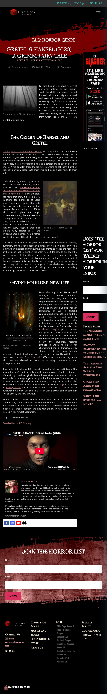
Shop (77, 3)
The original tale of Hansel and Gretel (22, 151)
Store (35, 643)
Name (8, 560)
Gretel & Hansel (32, 357)
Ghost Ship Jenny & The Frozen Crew (92, 385)
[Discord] (24, 523)
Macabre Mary (21, 67)
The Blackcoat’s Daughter (58, 328)
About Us (37, 647)
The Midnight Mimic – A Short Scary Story (94, 334)
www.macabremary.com (15, 516)
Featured (22, 60)
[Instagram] (12, 523)
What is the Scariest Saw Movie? (92, 400)
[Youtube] (18, 523)
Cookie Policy (92, 631)
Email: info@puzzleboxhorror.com (15, 642)
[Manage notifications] (6, 688)
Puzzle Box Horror (21, 686)
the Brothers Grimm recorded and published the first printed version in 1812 (21, 190)
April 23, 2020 (43, 67)
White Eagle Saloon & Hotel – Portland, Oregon (65, 630)
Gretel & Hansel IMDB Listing (17, 423)
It (62, 384)
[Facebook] (6, 523)
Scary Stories (40, 639)
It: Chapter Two (13, 387)
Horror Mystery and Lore (46, 60)
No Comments (64, 67)
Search (62, 3)
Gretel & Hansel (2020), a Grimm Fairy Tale (40, 52)
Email (7, 576)
